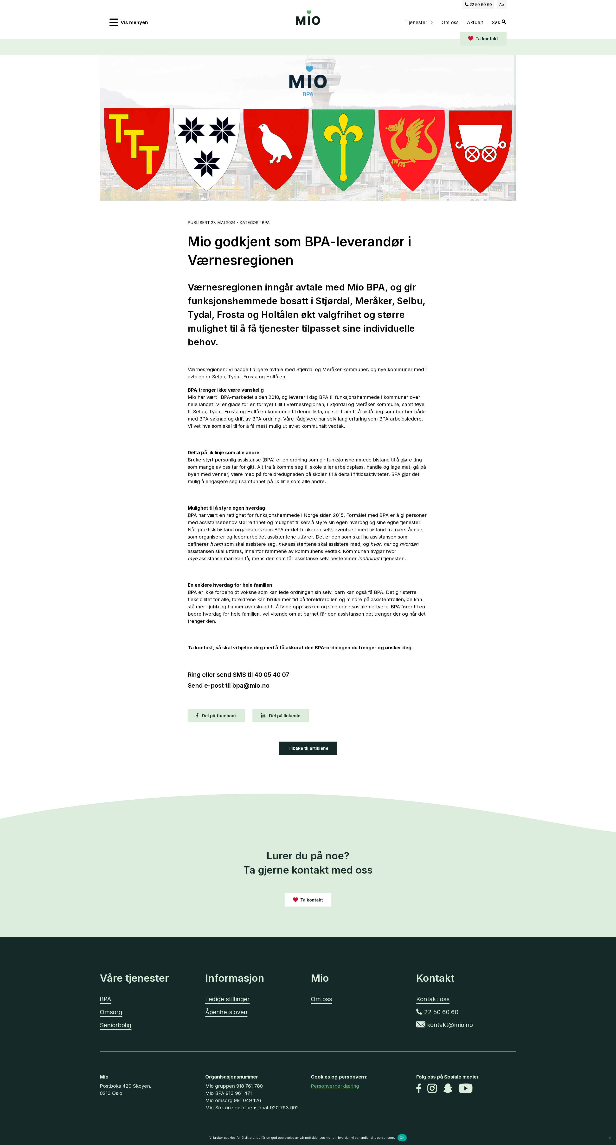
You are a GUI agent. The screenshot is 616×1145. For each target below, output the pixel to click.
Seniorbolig (115, 1025)
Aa (501, 4)
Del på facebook (219, 715)
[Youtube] (466, 1089)
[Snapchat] (448, 1089)
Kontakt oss (432, 999)
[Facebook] (418, 1089)
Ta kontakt (486, 38)
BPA (105, 999)
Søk (497, 22)
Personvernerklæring (335, 1086)
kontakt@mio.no (449, 1024)
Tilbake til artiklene (308, 748)
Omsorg (111, 1012)
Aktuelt (475, 22)
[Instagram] (432, 1089)
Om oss (450, 22)
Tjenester (416, 22)
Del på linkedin (284, 715)
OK (402, 1137)
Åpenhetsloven (226, 1012)
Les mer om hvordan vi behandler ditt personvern (357, 1137)
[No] (610, 1137)
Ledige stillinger (227, 999)
